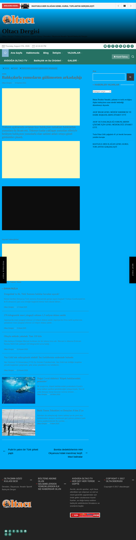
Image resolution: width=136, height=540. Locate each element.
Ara (94, 71)
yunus (19, 282)
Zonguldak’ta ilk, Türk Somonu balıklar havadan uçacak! (31, 294)
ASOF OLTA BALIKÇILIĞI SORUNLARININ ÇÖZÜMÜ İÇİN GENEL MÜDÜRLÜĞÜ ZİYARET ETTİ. (113, 124)
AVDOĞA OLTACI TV (15, 60)
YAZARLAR (73, 53)
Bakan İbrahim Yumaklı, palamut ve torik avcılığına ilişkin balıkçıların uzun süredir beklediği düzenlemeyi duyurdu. (112, 102)
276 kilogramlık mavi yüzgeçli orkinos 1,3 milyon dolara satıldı (35, 315)
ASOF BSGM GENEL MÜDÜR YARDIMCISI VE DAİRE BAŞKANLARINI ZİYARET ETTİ (112, 113)
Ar (130, 77)
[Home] (5, 53)
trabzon (13, 282)
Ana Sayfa (16, 53)
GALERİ (72, 60)
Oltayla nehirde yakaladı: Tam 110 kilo (23, 336)
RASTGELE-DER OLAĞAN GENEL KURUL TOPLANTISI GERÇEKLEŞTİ (111, 145)
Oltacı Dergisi (20, 31)
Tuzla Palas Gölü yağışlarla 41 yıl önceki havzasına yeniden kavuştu (112, 135)
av (8, 282)
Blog (46, 53)
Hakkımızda (32, 53)
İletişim (57, 53)
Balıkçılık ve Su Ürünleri (47, 60)
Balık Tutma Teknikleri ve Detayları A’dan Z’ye (60, 410)
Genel (4, 74)
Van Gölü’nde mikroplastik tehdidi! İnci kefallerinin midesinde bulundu (38, 357)
